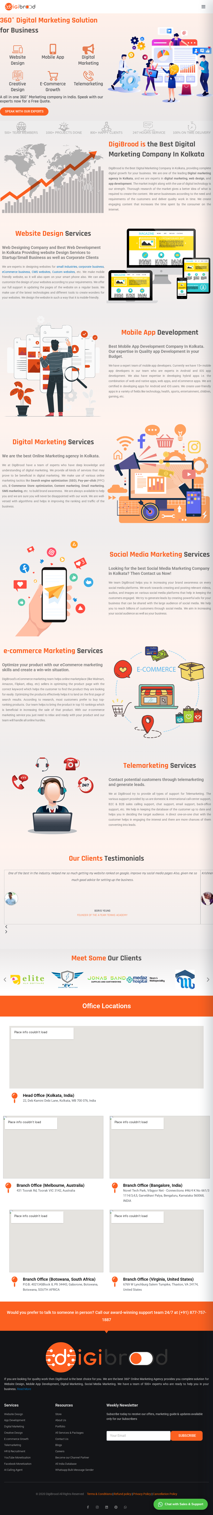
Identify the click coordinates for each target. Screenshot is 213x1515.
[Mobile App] (53, 49)
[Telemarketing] (88, 76)
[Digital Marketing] (88, 49)
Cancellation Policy (165, 1494)
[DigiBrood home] (20, 6)
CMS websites (41, 272)
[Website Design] (17, 49)
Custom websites (63, 272)
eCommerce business (16, 272)
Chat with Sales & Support (184, 1504)
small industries (67, 266)
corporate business (91, 266)
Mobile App (53, 57)
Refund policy (122, 1494)
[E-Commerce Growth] (53, 76)
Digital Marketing (88, 60)
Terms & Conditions (99, 1494)
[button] (5, 979)
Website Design (17, 60)
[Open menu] (203, 6)
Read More (24, 1389)
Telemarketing (88, 84)
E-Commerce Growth (53, 87)
